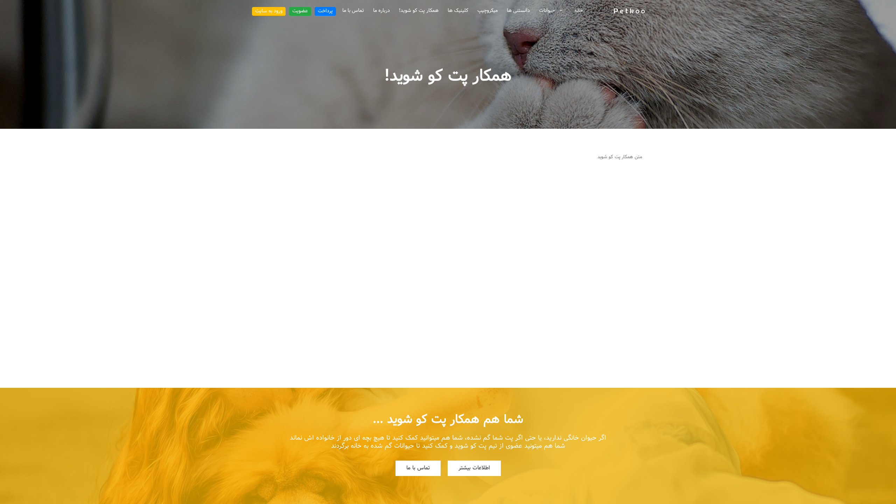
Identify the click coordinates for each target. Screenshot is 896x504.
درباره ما (381, 11)
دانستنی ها (518, 11)
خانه (578, 11)
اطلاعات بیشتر (474, 468)
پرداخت (325, 11)
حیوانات (547, 11)
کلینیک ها (458, 11)
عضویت (300, 11)
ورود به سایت (268, 11)
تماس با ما (353, 11)
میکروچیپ (487, 11)
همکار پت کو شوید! (419, 11)
